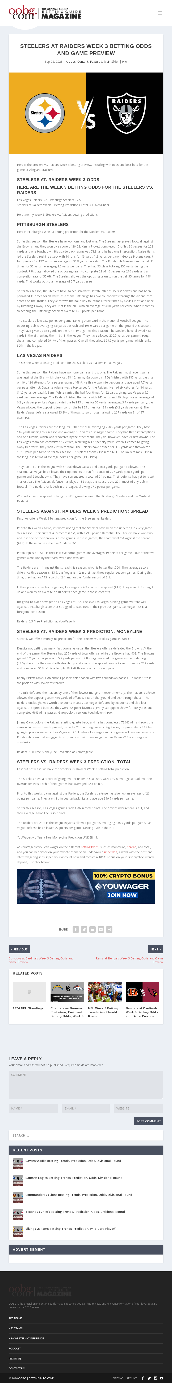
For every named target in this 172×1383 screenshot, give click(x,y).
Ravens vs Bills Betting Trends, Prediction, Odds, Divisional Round (73, 1161)
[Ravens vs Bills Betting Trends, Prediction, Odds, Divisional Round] (18, 1163)
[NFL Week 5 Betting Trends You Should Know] (105, 992)
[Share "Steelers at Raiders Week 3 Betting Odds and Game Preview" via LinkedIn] (92, 929)
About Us (15, 1358)
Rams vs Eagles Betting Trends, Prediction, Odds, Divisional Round (73, 1178)
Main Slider (111, 62)
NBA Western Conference (26, 1338)
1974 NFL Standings (28, 1008)
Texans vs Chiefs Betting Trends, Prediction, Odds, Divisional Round (75, 1212)
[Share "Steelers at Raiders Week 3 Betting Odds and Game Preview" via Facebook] (76, 929)
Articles (71, 62)
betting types (90, 847)
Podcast (15, 1348)
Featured (96, 62)
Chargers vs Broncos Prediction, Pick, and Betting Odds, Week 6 (67, 1012)
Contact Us (17, 1368)
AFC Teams (15, 1318)
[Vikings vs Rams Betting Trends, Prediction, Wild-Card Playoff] (18, 1231)
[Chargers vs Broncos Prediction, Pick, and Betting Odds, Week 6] (67, 992)
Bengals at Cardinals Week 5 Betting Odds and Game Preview (142, 1012)
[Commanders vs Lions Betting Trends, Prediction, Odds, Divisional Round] (18, 1197)
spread (131, 847)
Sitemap (118, 1378)
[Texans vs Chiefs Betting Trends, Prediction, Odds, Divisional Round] (18, 1214)
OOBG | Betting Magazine (36, 1378)
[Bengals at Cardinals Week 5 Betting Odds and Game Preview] (142, 992)
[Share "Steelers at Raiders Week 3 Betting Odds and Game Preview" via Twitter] (84, 929)
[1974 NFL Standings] (29, 992)
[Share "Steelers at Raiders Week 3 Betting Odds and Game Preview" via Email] (101, 929)
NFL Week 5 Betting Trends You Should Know (103, 1012)
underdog (110, 852)
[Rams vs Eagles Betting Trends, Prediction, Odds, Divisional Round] (18, 1180)
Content (82, 62)
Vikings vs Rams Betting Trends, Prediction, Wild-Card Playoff (70, 1229)
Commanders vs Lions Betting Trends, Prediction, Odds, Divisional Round (78, 1195)
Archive (131, 1378)
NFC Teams (16, 1328)
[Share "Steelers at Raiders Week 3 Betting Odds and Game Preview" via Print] (109, 929)
